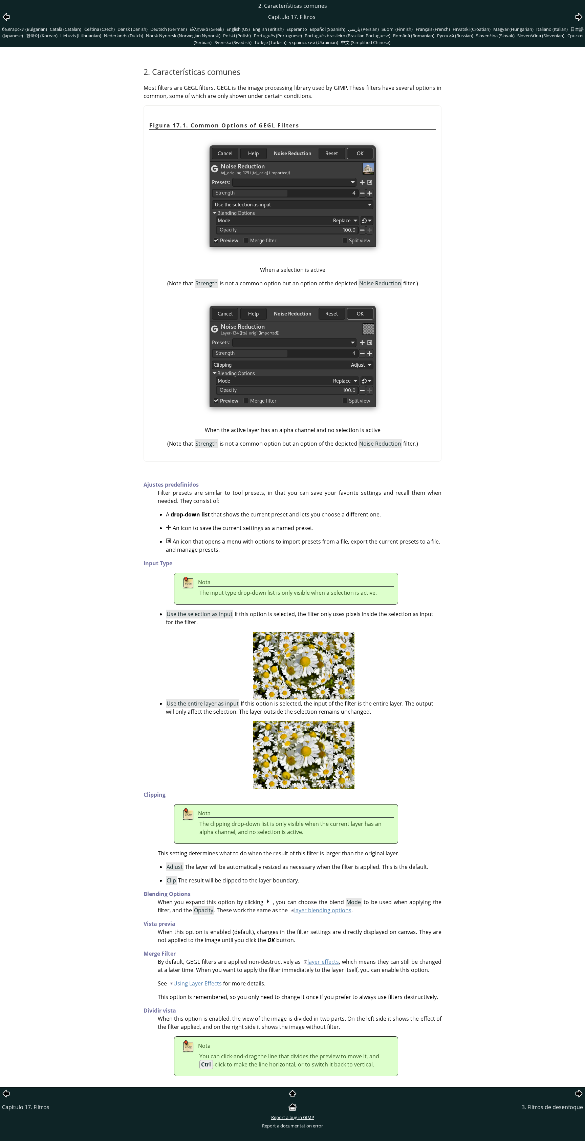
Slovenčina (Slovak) (495, 36)
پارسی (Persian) (363, 29)
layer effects (323, 961)
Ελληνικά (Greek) (207, 29)
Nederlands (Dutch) (123, 36)
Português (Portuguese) (278, 36)
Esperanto (296, 29)
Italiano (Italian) (552, 29)
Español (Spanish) (327, 29)
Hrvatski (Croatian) (472, 29)
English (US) (238, 29)
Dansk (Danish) (132, 29)
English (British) (268, 29)
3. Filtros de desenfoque (552, 1107)
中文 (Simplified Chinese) (365, 42)
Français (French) (433, 29)
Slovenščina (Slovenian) (540, 36)
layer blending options (322, 910)
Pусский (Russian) (455, 36)
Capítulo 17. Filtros (25, 1107)
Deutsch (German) (168, 29)
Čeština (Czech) (99, 29)
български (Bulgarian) (24, 29)
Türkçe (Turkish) (270, 42)
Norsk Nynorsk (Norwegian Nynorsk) (183, 36)
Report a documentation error (292, 1126)
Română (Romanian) (413, 36)
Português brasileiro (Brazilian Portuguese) (347, 36)
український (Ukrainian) (313, 42)
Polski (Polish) (237, 36)
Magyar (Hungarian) (513, 29)
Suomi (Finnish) (397, 29)
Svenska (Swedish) (233, 42)
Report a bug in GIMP (292, 1117)
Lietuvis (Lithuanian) (80, 36)
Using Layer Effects (197, 983)
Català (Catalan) (65, 29)
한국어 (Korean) (42, 36)
